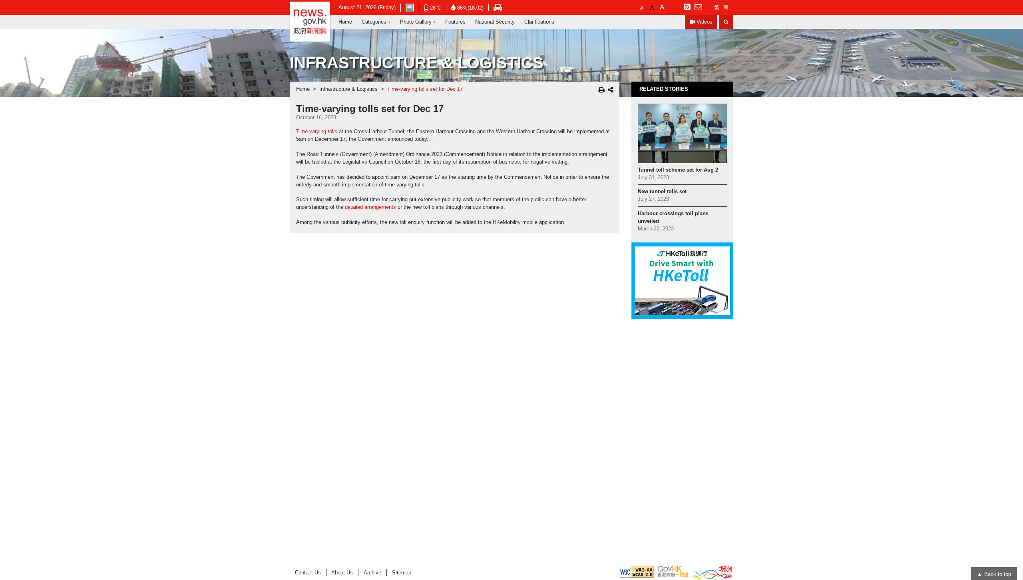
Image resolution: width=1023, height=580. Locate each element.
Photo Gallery (416, 22)
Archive (372, 573)
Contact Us (308, 573)
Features (455, 22)
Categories (374, 22)
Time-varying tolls (316, 131)
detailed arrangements (370, 207)
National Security (495, 22)
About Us (342, 573)
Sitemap (401, 573)
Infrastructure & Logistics (348, 89)
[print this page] (602, 89)
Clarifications (539, 22)
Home (345, 22)
